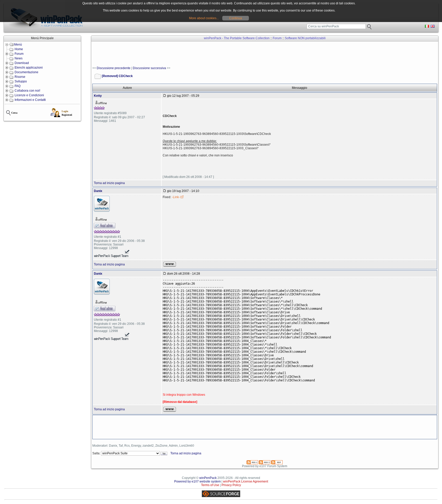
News (19, 58)
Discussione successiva (149, 68)
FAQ (17, 86)
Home (19, 49)
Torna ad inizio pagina (109, 183)
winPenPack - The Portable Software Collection (237, 38)
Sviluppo (21, 81)
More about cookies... (204, 18)
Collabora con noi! (27, 90)
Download (22, 63)
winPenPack (208, 478)
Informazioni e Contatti (30, 100)
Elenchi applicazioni (29, 67)
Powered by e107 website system (197, 481)
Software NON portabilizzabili (305, 38)
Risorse (20, 77)
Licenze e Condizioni (29, 95)
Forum (19, 54)
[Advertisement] (185, 54)
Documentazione (26, 72)
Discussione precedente (113, 68)
